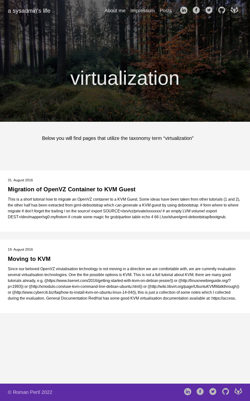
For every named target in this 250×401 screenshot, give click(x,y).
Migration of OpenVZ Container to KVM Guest (71, 189)
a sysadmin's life (29, 10)
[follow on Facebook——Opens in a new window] (197, 10)
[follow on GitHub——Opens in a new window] (223, 10)
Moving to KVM (29, 258)
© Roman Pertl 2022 (30, 392)
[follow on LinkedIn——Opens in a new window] (185, 10)
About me (114, 10)
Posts (166, 10)
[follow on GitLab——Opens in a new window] (235, 10)
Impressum (142, 10)
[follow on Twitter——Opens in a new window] (210, 10)
